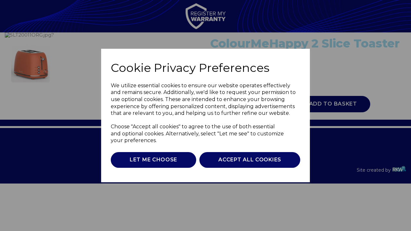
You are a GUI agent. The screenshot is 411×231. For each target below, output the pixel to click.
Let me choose (153, 160)
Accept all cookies (249, 160)
